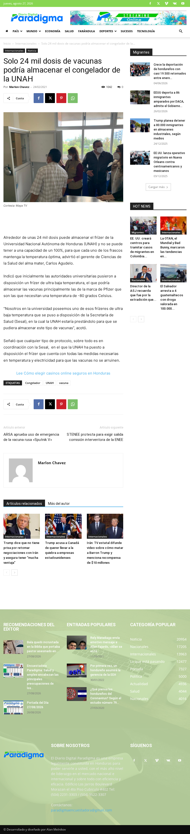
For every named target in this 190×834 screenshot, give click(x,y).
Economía (52, 31)
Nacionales (138, 280)
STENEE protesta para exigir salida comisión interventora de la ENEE (95, 437)
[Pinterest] (61, 98)
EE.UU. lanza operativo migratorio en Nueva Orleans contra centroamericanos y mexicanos (169, 162)
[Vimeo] (166, 3)
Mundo (31, 31)
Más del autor (59, 504)
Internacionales (26, 43)
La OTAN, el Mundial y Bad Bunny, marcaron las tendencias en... (172, 247)
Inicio (7, 43)
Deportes (106, 31)
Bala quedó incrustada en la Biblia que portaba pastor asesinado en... (43, 647)
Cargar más (156, 187)
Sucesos (127, 31)
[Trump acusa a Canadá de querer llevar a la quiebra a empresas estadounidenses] (63, 526)
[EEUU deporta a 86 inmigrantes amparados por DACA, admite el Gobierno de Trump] (140, 97)
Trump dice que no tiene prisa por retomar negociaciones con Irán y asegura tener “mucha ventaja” (21, 553)
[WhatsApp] (73, 98)
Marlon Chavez (19, 87)
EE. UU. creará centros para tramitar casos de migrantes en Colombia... (142, 247)
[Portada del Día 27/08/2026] (13, 707)
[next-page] (14, 572)
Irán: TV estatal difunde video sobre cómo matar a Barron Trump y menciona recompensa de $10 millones (105, 553)
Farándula (86, 31)
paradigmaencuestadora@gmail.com (81, 810)
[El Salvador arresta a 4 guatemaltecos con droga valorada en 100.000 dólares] (173, 273)
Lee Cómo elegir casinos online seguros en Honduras (63, 373)
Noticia (32, 50)
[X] (158, 3)
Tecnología (146, 31)
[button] (181, 31)
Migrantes (138, 232)
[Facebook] (150, 3)
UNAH (50, 383)
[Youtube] (183, 3)
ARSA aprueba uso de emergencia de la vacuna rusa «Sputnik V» (31, 437)
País (16, 31)
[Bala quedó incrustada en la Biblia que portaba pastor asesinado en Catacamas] (13, 647)
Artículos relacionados (24, 504)
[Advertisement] (63, 221)
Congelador (32, 383)
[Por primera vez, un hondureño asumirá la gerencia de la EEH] (77, 670)
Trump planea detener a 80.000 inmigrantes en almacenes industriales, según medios (169, 129)
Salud (69, 31)
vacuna (63, 383)
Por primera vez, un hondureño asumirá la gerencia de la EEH (105, 670)
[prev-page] (6, 572)
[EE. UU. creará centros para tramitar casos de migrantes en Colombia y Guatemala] (143, 225)
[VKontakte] (174, 3)
